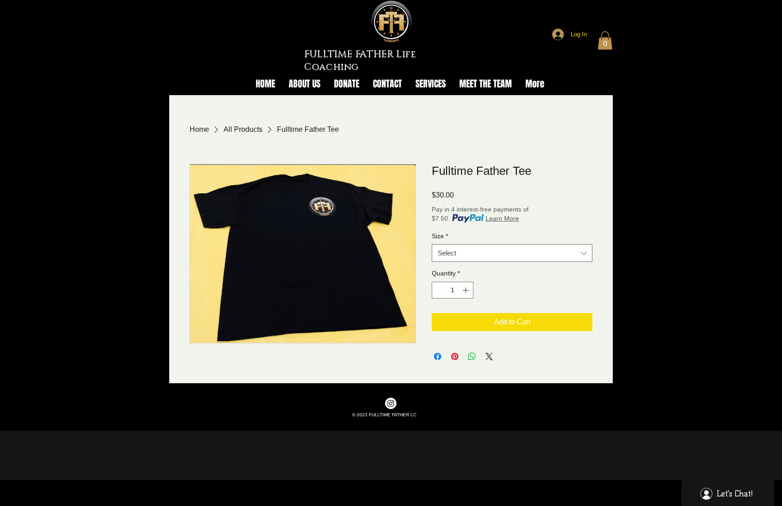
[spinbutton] (452, 290)
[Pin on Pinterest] (454, 356)
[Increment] (466, 290)
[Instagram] (390, 403)
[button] (605, 40)
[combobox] (512, 253)
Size (440, 236)
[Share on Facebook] (437, 356)
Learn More (502, 218)
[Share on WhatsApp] (472, 356)
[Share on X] (489, 356)
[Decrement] (438, 290)
